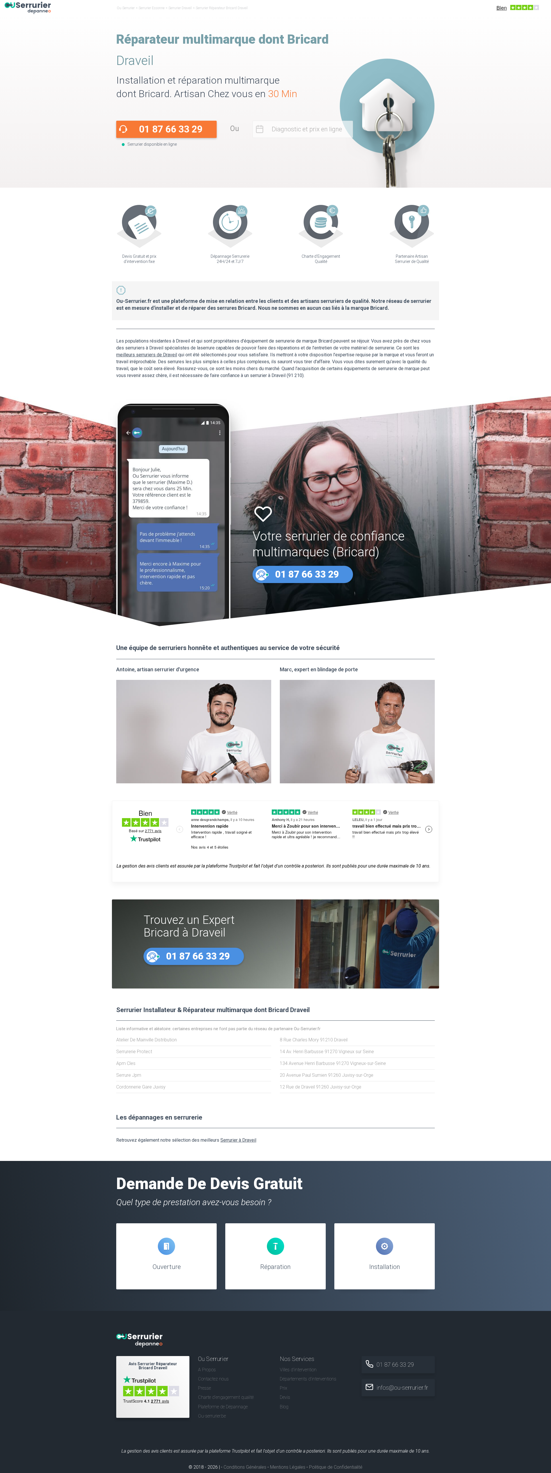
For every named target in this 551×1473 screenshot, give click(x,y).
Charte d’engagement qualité (226, 1397)
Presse (204, 1388)
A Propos (207, 1369)
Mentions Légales (287, 1467)
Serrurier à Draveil (238, 1140)
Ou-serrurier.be (212, 1416)
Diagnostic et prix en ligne (307, 129)
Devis (285, 1397)
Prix (283, 1388)
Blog (284, 1406)
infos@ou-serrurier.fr (402, 1387)
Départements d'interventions (308, 1379)
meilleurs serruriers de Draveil (146, 354)
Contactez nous (213, 1379)
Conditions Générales (245, 1467)
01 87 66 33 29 (171, 129)
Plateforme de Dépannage (223, 1406)
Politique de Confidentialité (335, 1467)
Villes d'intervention (298, 1369)
